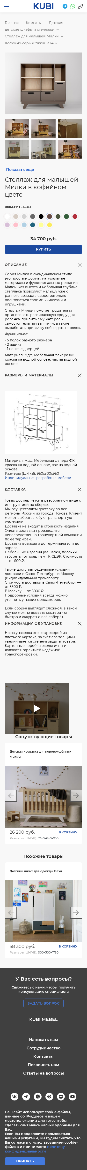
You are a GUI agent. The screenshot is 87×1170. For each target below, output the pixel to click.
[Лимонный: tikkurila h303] (41, 224)
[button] (11, 796)
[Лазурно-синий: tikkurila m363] (32, 224)
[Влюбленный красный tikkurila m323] (74, 216)
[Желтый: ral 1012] (49, 224)
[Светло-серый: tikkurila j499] (24, 216)
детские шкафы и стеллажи (29, 29)
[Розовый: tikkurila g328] (15, 224)
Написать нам (43, 1039)
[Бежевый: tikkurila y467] (15, 216)
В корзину (68, 832)
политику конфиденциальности (35, 1149)
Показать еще (20, 169)
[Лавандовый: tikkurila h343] (7, 224)
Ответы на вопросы (43, 1073)
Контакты (43, 1056)
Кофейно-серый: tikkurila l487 (31, 43)
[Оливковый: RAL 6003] (58, 216)
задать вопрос (43, 1003)
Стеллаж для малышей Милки (32, 36)
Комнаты (34, 23)
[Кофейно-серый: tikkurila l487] (49, 216)
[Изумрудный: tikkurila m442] (66, 216)
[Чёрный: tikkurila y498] (41, 216)
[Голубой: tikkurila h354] (24, 224)
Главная (12, 23)
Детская (56, 23)
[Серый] (32, 216)
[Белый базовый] (7, 216)
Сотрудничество (44, 1048)
